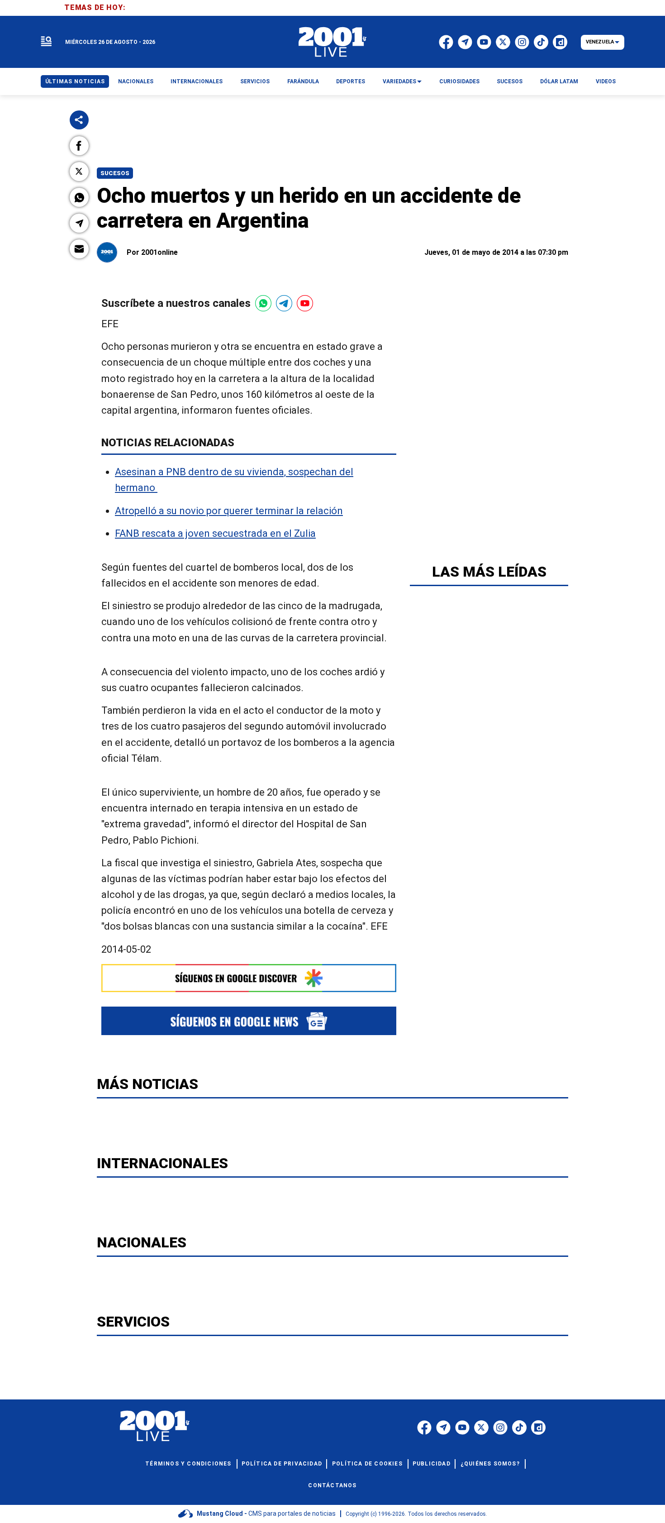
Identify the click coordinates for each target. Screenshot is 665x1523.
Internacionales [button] (197, 81)
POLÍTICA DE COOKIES (367, 1464)
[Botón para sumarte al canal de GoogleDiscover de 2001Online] (248, 978)
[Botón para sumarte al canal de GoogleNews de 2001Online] (248, 1021)
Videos (606, 81)
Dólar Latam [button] (559, 81)
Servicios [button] (255, 81)
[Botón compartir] (79, 119)
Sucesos (114, 173)
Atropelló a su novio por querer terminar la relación (229, 510)
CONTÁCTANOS (332, 1485)
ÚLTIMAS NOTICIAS (75, 81)
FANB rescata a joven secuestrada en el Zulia (215, 533)
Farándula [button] (303, 81)
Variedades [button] (399, 81)
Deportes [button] (350, 81)
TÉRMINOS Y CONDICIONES (188, 1464)
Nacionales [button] (135, 81)
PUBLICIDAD (432, 1464)
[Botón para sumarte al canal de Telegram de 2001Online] (284, 303)
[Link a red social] (424, 1427)
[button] (79, 145)
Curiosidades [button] (459, 81)
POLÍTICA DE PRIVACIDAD (282, 1464)
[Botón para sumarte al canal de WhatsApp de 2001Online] (263, 303)
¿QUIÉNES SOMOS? (490, 1464)
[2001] (332, 42)
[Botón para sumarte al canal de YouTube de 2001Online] (305, 303)
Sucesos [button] (509, 81)
